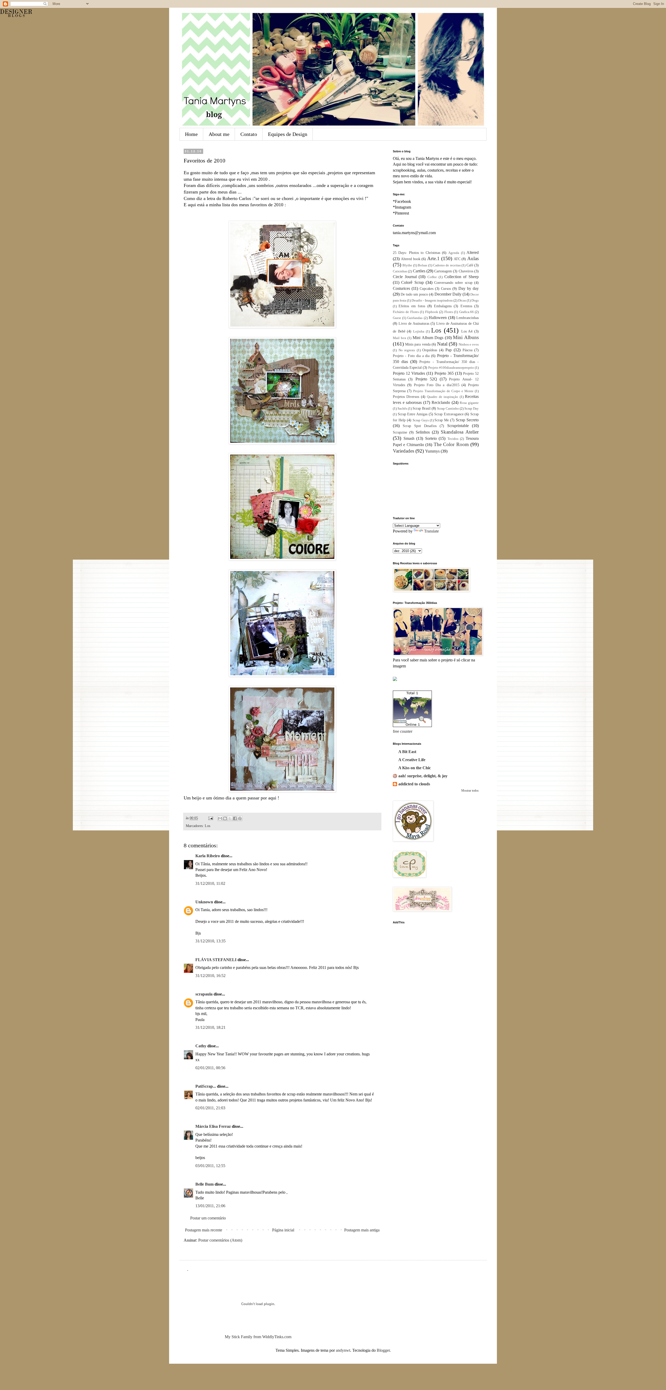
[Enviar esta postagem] (210, 818)
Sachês (402, 408)
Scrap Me (441, 420)
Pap (448, 350)
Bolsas (422, 265)
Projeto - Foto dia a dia (411, 356)
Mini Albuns (466, 337)
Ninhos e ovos (469, 344)
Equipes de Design (287, 134)
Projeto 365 (444, 373)
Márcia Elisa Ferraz (213, 1126)
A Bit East (407, 751)
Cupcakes (426, 288)
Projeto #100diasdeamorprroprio (451, 368)
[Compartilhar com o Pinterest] (239, 818)
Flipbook (431, 312)
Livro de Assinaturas (414, 323)
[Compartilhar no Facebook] (235, 818)
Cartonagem (443, 271)
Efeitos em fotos (412, 306)
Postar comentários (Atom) (220, 1240)
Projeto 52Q (426, 379)
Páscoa (467, 350)
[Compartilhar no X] (230, 818)
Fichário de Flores (406, 312)
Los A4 (467, 331)
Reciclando (441, 402)
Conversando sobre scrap (453, 282)
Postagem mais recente (203, 1230)
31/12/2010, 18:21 (210, 1027)
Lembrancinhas (467, 318)
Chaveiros (466, 271)
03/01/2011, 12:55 (210, 1165)
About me (219, 134)
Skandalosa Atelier (460, 432)
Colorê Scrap (412, 282)
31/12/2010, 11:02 (210, 883)
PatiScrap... (205, 1086)
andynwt (343, 1350)
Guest (397, 318)
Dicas (462, 300)
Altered (472, 252)
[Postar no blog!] (225, 818)
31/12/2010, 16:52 (210, 975)
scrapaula (204, 994)
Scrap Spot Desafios (420, 426)
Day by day (468, 288)
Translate (431, 531)
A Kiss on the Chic (414, 768)
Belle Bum (204, 1184)
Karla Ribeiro (207, 856)
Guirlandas (414, 318)
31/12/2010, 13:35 (210, 941)
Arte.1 (433, 258)
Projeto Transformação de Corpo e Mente (443, 391)
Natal (442, 344)
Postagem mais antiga (362, 1230)
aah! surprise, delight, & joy (422, 776)
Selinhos (423, 432)
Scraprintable (458, 425)
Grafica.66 (466, 312)
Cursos (446, 288)
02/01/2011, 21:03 (210, 1108)
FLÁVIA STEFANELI (215, 959)
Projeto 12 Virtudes (409, 373)
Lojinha (418, 331)
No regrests (407, 350)
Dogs (475, 300)
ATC (457, 259)
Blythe (407, 265)
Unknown (204, 902)
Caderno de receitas (447, 265)
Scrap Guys (421, 420)
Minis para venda (417, 344)
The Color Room (451, 444)
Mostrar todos (470, 790)
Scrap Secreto (467, 420)
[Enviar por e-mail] (220, 818)
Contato (248, 134)
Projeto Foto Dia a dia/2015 (436, 385)
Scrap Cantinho (448, 408)
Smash (409, 438)
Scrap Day (471, 408)
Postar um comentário (208, 1218)
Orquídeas (429, 350)
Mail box (399, 338)
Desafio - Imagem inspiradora (432, 300)
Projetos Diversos (406, 397)
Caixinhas (400, 271)
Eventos (466, 306)
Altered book (410, 259)
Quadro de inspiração (442, 397)
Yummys (432, 451)
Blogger (383, 1350)
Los (207, 826)
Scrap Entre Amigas (412, 414)
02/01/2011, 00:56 (210, 1068)
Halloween (438, 317)
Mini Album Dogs (428, 337)
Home (191, 134)
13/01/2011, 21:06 (210, 1206)
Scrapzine (400, 432)
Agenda (453, 253)
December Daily (448, 294)
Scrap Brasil (422, 408)
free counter (402, 731)
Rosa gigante (469, 403)
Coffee (432, 277)
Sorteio (431, 438)
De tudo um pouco (414, 294)
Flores (448, 312)
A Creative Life (411, 759)
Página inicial (283, 1230)
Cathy (200, 1046)
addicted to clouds (414, 784)
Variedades (403, 451)
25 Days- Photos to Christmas (416, 253)
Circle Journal (405, 276)
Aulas (473, 258)
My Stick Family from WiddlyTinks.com (258, 1337)
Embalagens (443, 306)
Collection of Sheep (461, 276)
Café (469, 265)
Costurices (401, 288)
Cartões (419, 271)
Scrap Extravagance (449, 414)
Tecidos (452, 439)
